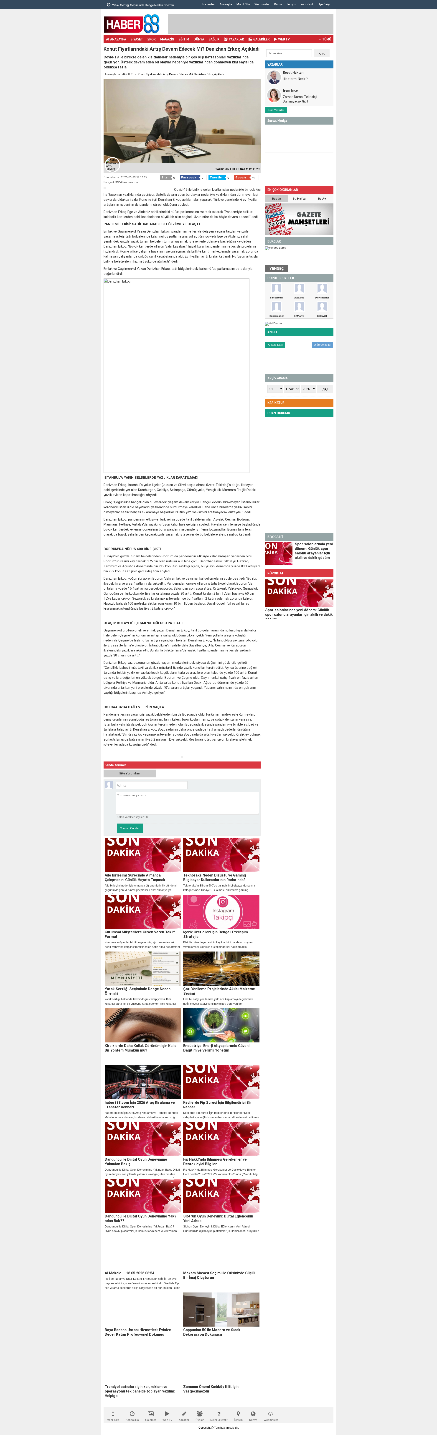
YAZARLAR (236, 39)
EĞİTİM (184, 39)
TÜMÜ (326, 39)
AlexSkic (299, 297)
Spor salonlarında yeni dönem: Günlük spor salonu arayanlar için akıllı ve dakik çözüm (314, 551)
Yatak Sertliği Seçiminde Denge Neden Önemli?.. (144, 5)
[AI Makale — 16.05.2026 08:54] (143, 1253)
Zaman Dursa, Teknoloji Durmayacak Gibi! (300, 99)
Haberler (208, 4)
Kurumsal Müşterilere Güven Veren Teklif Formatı (140, 934)
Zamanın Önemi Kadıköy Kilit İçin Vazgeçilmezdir (211, 1389)
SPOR (151, 39)
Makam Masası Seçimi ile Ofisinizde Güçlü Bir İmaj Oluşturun (219, 1275)
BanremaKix (276, 316)
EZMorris (299, 316)
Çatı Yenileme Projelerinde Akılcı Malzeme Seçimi (219, 991)
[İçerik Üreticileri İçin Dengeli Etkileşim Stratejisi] (221, 912)
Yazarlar (184, 1420)
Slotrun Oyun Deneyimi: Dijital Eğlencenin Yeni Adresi (218, 1218)
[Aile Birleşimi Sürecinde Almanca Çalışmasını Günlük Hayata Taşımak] (143, 855)
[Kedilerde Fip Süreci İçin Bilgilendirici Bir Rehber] (221, 1082)
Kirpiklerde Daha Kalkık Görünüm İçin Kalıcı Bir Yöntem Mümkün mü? (141, 1048)
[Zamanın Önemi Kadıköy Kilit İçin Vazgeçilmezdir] (221, 1366)
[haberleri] (106, 752)
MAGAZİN (167, 39)
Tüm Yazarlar (276, 110)
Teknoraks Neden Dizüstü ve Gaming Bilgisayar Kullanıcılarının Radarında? (214, 877)
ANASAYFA (118, 39)
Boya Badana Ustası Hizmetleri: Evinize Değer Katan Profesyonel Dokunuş (138, 1332)
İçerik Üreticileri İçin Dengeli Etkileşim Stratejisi (215, 934)
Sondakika (132, 1420)
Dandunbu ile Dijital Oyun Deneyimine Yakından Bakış (136, 1161)
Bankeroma (276, 297)
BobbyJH (322, 316)
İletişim (291, 4)
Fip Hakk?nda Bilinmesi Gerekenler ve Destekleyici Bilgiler (215, 1161)
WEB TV (284, 39)
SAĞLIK (214, 39)
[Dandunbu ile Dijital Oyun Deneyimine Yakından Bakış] (143, 1139)
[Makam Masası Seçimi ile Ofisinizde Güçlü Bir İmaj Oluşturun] (221, 1253)
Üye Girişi (324, 4)
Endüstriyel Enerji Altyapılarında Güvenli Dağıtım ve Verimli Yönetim (216, 1048)
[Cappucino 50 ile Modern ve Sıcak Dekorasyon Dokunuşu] (221, 1309)
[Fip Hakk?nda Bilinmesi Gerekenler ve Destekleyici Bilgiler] (221, 1139)
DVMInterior (322, 297)
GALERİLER (261, 39)
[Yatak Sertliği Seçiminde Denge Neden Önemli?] (143, 969)
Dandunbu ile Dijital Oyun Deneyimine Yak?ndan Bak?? (140, 1218)
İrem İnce (290, 90)
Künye (278, 4)
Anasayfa (226, 4)
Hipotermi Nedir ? (295, 79)
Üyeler (200, 1420)
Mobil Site (243, 4)
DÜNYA (199, 39)
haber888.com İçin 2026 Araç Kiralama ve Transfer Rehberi (140, 1104)
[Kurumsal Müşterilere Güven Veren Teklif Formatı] (143, 912)
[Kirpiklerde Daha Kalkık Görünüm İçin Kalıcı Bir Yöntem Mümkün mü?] (143, 1025)
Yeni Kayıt (307, 4)
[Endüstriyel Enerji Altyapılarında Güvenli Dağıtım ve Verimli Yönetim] (221, 1025)
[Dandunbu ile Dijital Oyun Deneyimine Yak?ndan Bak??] (143, 1196)
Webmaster (262, 4)
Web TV (167, 1420)
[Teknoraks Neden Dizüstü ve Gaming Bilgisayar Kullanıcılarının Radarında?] (221, 855)
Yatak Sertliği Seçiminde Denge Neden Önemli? (137, 991)
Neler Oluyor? (219, 1420)
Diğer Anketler (322, 344)
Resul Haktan (293, 72)
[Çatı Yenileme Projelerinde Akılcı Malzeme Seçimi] (221, 969)
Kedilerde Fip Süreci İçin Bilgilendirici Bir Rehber (217, 1104)
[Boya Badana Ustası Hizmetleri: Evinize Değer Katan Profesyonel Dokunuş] (143, 1309)
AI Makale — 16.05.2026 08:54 (129, 1273)
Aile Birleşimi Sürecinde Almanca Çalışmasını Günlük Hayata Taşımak (135, 877)
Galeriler (150, 1420)
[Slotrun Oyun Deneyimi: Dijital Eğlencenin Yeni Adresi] (221, 1196)
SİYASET (137, 39)
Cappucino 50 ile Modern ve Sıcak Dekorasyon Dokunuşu (211, 1332)
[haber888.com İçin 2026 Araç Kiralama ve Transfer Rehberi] (143, 1082)
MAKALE (127, 74)
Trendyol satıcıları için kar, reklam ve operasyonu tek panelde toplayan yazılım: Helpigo (140, 1391)
